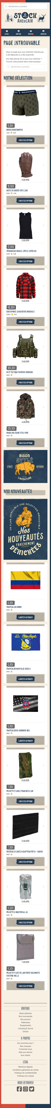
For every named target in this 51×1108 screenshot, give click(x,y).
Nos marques (25, 1046)
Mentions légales (25, 1067)
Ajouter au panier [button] (26, 617)
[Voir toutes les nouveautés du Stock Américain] (25, 529)
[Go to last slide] (7, 165)
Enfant (25, 1031)
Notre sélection (25, 1013)
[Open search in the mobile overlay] (25, 6)
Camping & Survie (25, 1028)
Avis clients (25, 1055)
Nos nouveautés (25, 1016)
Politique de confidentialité (25, 1073)
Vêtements (25, 1022)
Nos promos (25, 1019)
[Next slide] (43, 165)
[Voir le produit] (25, 116)
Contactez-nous (25, 1049)
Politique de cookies (25, 1076)
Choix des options (25, 140)
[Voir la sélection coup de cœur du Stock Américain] (25, 466)
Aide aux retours (25, 1052)
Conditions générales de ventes (26, 1070)
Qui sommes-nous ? (25, 1043)
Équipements (25, 1025)
